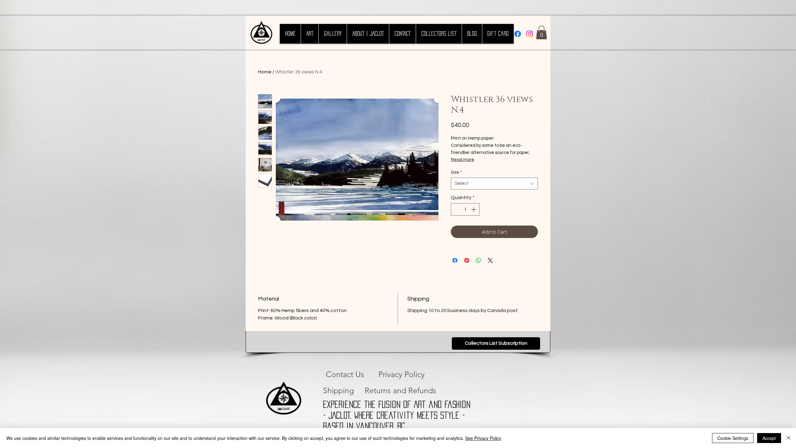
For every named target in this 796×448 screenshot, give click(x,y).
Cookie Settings (732, 438)
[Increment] (474, 209)
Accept (769, 438)
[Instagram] (529, 34)
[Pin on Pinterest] (466, 260)
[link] (541, 32)
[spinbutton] (465, 209)
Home (264, 71)
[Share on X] (490, 260)
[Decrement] (456, 209)
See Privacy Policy (483, 438)
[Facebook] (517, 34)
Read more (462, 159)
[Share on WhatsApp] (478, 260)
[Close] (788, 438)
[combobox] (494, 183)
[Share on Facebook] (455, 260)
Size (456, 172)
